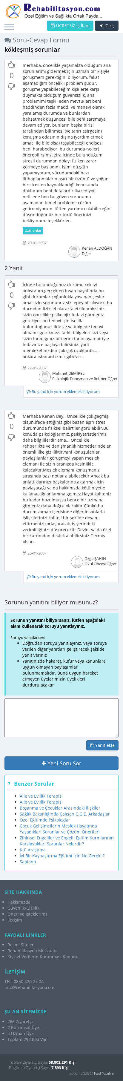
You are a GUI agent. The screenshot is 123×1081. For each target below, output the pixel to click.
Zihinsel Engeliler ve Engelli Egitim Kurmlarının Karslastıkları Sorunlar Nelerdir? (67, 841)
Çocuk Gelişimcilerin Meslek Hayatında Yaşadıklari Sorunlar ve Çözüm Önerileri (60, 829)
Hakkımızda (18, 902)
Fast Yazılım (104, 1073)
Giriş (109, 25)
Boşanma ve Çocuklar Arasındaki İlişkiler (60, 808)
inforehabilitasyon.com (29, 987)
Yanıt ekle (104, 745)
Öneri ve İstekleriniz (27, 914)
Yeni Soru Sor (63, 763)
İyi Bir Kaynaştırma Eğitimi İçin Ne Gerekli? (62, 856)
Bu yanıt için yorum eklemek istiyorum (65, 391)
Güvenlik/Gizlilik (23, 908)
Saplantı (28, 862)
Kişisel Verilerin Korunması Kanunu (43, 956)
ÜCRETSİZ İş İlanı (72, 25)
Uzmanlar (32, 230)
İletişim (14, 920)
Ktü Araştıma (33, 850)
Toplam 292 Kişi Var (27, 1039)
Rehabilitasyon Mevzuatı (31, 950)
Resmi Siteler (20, 945)
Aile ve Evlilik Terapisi (41, 796)
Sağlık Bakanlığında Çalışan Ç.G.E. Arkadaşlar (65, 814)
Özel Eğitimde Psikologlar (45, 820)
